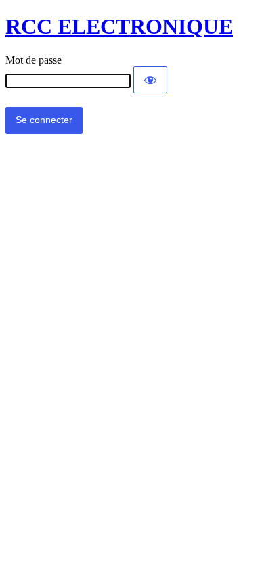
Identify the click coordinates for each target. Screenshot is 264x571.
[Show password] (150, 79)
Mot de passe (33, 60)
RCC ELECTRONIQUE (119, 26)
